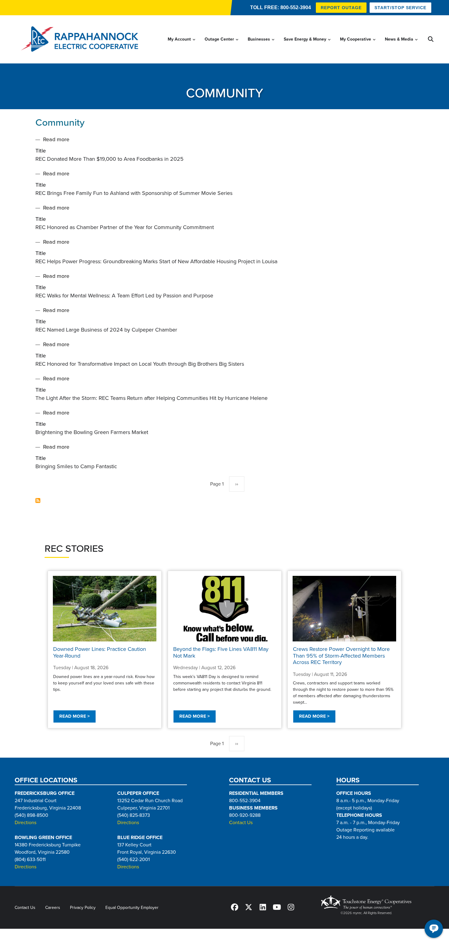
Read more (56, 140)
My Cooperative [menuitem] (358, 45)
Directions (25, 823)
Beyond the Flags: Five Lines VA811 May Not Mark (220, 652)
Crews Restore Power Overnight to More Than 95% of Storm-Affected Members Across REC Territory (341, 656)
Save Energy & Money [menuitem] (307, 45)
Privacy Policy (83, 907)
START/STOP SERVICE (400, 7)
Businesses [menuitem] (261, 45)
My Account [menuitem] (182, 45)
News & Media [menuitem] (401, 45)
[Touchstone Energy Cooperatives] (366, 902)
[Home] (81, 39)
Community (60, 122)
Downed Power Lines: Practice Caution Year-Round (99, 652)
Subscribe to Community (37, 500)
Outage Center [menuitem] (222, 45)
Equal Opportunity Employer (132, 907)
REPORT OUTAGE (341, 7)
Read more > (74, 716)
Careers (52, 907)
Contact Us (241, 823)
